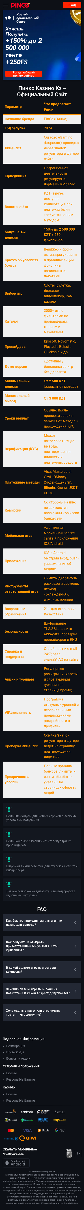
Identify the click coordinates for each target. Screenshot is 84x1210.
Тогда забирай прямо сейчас (24, 74)
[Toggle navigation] (6, 5)
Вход (72, 5)
